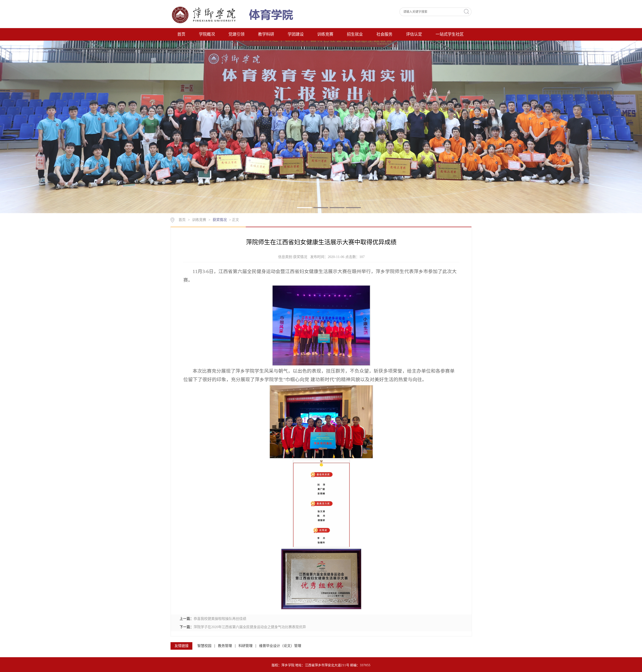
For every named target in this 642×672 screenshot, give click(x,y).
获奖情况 (220, 220)
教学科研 (266, 34)
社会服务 (384, 34)
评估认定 (414, 34)
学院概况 (207, 34)
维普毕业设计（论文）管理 (280, 645)
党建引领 (236, 34)
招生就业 (355, 34)
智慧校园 (204, 645)
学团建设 (296, 34)
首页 (181, 34)
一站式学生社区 (450, 34)
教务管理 (225, 645)
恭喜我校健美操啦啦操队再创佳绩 (220, 618)
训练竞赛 (325, 34)
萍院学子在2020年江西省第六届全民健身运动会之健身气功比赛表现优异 (250, 627)
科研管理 (245, 645)
